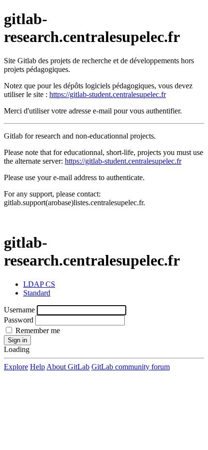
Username (19, 310)
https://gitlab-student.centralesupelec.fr (107, 94)
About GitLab (67, 367)
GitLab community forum (130, 367)
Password (18, 320)
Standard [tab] (36, 293)
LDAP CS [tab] (39, 284)
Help (37, 367)
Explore (16, 367)
